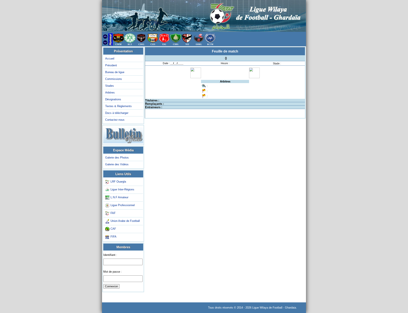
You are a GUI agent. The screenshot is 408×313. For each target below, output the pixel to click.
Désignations (113, 99)
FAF (113, 213)
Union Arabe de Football (125, 220)
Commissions (113, 79)
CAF (113, 228)
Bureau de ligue (114, 72)
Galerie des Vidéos (117, 164)
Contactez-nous (115, 119)
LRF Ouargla (118, 181)
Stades (109, 85)
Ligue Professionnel (122, 205)
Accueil (109, 58)
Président (111, 65)
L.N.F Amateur (119, 197)
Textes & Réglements (118, 106)
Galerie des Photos (117, 157)
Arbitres (110, 92)
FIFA (113, 236)
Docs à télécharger (116, 113)
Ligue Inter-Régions (122, 189)
